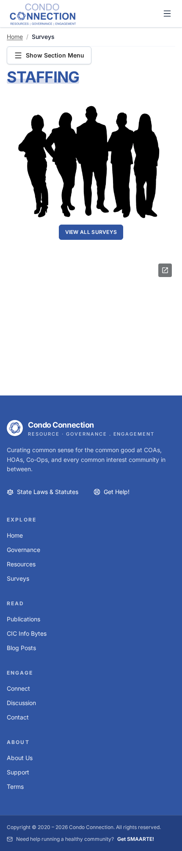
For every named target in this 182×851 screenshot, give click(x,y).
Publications (23, 619)
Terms (15, 786)
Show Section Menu (55, 55)
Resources (21, 564)
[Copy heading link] (91, 78)
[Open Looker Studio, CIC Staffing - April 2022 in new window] (165, 270)
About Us (20, 757)
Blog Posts (21, 647)
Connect (18, 688)
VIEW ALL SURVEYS (91, 232)
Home (15, 36)
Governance (23, 549)
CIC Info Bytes (27, 633)
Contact (18, 717)
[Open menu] (167, 13)
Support (18, 772)
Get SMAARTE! (135, 839)
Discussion (21, 702)
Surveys (18, 578)
